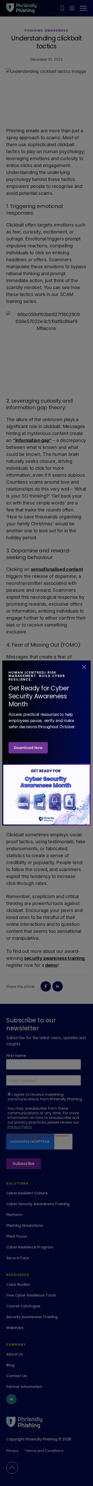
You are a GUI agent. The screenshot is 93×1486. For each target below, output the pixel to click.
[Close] (84, 666)
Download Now (28, 747)
